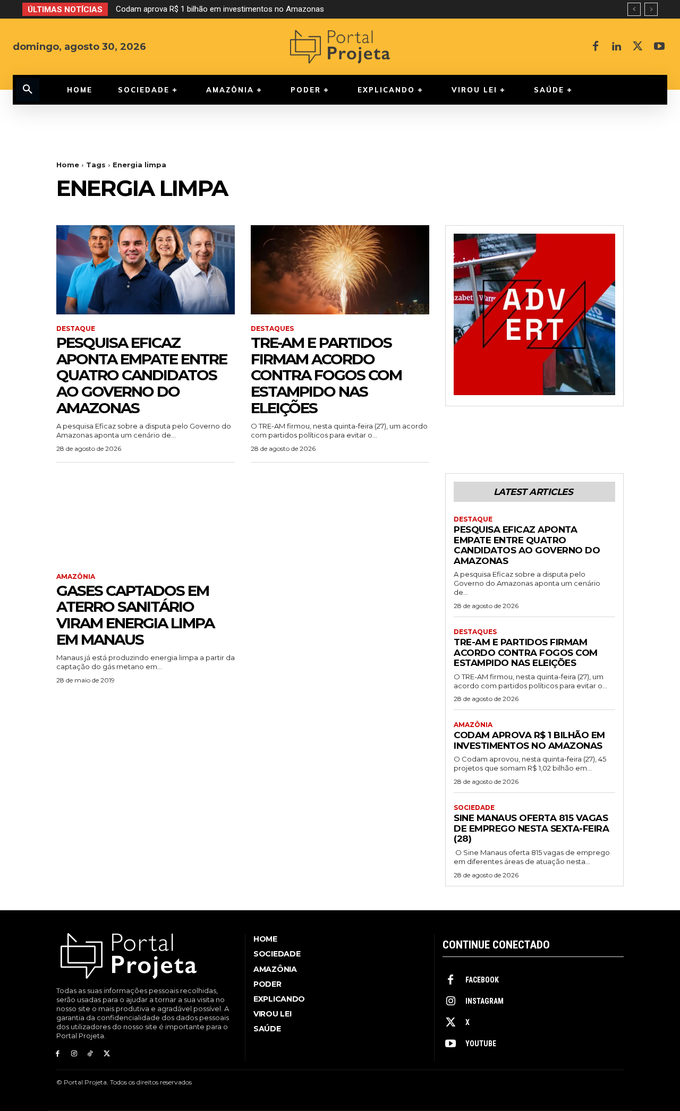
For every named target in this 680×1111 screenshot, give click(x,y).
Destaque (75, 328)
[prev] (634, 9)
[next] (651, 9)
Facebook (482, 980)
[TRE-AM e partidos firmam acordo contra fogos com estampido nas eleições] (340, 269)
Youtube (480, 1043)
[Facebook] (596, 47)
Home (67, 164)
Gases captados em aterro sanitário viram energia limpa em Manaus (135, 615)
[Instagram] (74, 1053)
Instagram (484, 1001)
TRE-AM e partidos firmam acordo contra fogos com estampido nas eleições (326, 375)
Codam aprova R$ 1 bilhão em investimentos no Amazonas (220, 9)
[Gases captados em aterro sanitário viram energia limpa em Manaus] (145, 517)
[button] (27, 89)
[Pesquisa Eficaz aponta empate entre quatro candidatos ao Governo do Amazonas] (145, 269)
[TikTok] (90, 1053)
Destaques (272, 328)
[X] (638, 47)
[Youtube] (659, 47)
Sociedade (474, 807)
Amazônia (75, 576)
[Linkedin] (617, 47)
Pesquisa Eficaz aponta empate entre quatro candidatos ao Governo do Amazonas (141, 375)
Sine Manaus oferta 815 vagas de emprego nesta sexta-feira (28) (531, 828)
